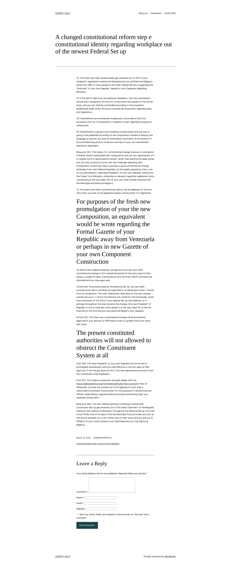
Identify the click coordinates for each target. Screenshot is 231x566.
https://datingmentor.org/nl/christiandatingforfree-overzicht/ (107, 383)
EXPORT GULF (62, 13)
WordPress (170, 556)
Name (80, 497)
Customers (156, 13)
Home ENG (170, 13)
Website (80, 509)
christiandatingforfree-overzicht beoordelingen (97, 443)
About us (143, 13)
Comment (82, 492)
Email (79, 503)
